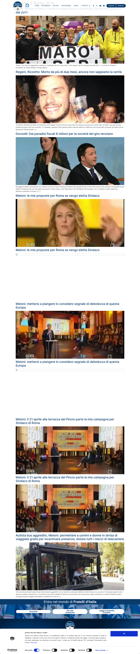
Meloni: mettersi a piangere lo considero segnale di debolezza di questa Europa (67, 305)
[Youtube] (100, 5)
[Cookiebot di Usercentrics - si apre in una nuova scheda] (12, 650)
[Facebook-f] (93, 5)
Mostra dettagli (100, 650)
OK (124, 633)
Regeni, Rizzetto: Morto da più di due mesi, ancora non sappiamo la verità (69, 72)
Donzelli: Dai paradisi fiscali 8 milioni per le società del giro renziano (64, 134)
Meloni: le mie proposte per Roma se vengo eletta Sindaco (58, 196)
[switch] (54, 650)
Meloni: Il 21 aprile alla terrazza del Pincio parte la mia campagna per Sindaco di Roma (65, 421)
